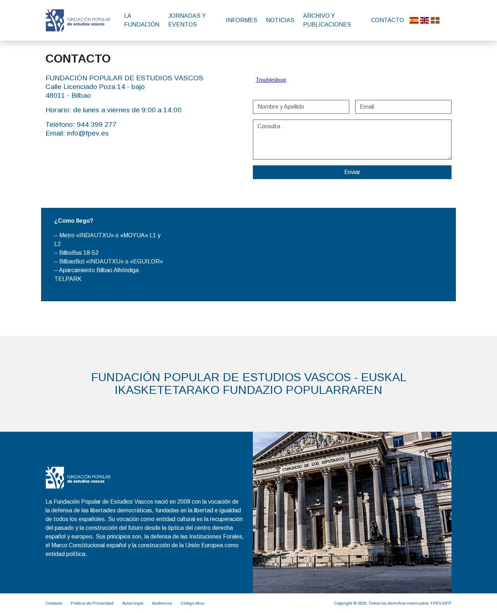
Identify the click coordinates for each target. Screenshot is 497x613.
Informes (241, 20)
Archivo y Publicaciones (327, 20)
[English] (424, 20)
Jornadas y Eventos (187, 20)
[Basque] (435, 20)
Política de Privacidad (92, 603)
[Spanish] (414, 20)
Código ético (192, 603)
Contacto (387, 20)
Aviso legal (132, 603)
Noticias (280, 20)
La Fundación (141, 20)
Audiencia (162, 603)
